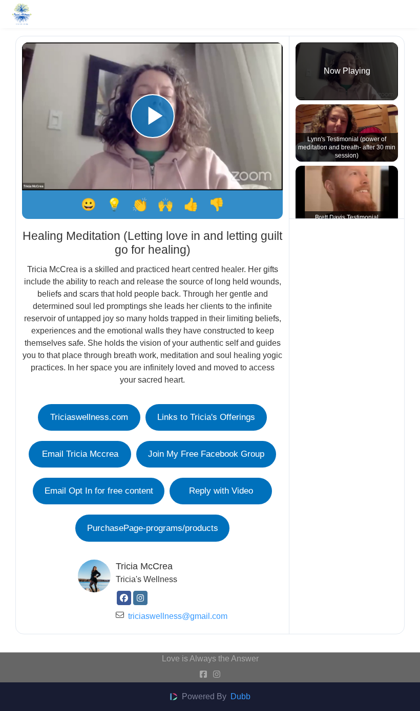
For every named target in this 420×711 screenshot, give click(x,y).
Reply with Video (221, 490)
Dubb (240, 696)
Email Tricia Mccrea (80, 454)
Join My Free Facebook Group (206, 454)
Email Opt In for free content (99, 490)
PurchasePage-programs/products (152, 528)
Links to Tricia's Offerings (206, 417)
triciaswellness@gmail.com (177, 616)
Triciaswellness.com (89, 417)
